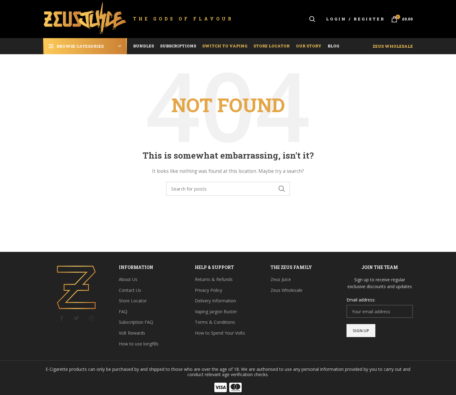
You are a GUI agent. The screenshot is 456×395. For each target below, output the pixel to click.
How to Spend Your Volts (220, 333)
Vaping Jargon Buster (216, 311)
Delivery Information (215, 301)
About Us (128, 279)
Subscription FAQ (136, 322)
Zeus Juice (280, 279)
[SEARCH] (281, 189)
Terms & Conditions (215, 322)
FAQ (123, 311)
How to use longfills (139, 344)
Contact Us (130, 290)
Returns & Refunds (214, 279)
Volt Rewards (132, 333)
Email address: (360, 300)
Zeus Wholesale (393, 46)
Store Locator (133, 301)
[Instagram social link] (91, 318)
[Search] (312, 19)
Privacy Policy (208, 290)
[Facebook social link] (61, 318)
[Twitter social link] (76, 318)
